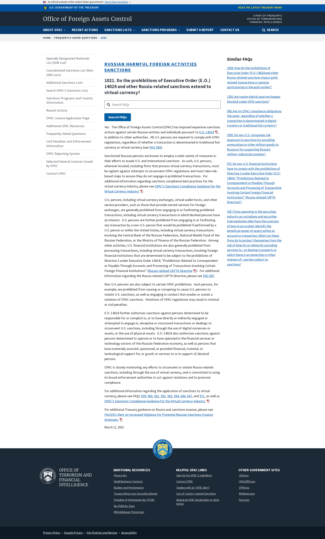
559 (143, 396)
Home (47, 37)
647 (189, 396)
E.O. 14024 (206, 132)
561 (156, 396)
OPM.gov (244, 487)
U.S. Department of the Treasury (74, 7)
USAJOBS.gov (247, 481)
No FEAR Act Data (124, 506)
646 (182, 396)
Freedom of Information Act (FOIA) (134, 500)
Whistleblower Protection (129, 512)
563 (169, 396)
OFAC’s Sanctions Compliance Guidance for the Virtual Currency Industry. (155, 401)
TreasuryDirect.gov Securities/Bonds (135, 493)
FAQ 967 (208, 276)
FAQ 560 (155, 147)
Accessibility (129, 532)
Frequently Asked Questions (75, 37)
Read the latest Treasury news (260, 8)
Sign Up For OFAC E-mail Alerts (194, 475)
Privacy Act (120, 475)
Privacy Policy (52, 532)
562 (163, 396)
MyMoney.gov (247, 493)
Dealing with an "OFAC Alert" (193, 487)
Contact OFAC (184, 481)
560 (150, 396)
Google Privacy (73, 532)
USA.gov (244, 475)
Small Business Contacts (128, 481)
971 (202, 396)
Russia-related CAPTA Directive (170, 271)
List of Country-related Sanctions (196, 493)
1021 (104, 37)
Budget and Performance (129, 487)
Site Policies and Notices (102, 532)
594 (176, 396)
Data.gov (244, 500)
